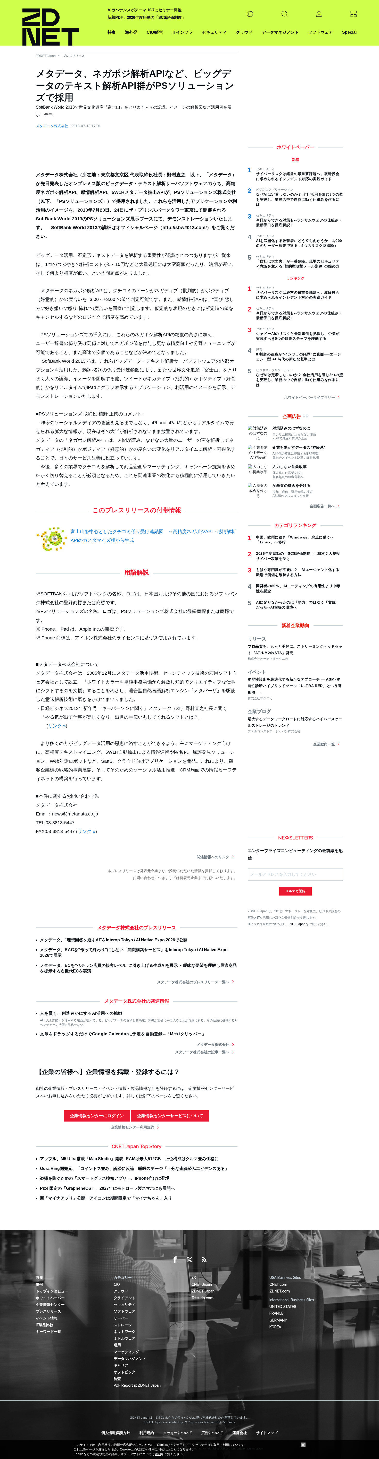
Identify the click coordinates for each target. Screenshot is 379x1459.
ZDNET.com (279, 1291)
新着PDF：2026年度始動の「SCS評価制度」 (147, 17)
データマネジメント (280, 32)
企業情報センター (50, 1304)
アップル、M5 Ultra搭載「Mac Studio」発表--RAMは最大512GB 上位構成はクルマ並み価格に (129, 1159)
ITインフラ (182, 32)
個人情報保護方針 (115, 1433)
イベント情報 (46, 1318)
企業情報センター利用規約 (132, 1127)
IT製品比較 (44, 1325)
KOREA (275, 1327)
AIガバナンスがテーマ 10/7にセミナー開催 (145, 10)
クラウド (244, 32)
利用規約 (146, 1433)
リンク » (57, 725)
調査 (117, 1379)
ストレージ (123, 1325)
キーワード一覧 (48, 1332)
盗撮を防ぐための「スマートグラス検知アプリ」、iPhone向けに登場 (104, 1178)
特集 (112, 32)
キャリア (121, 1365)
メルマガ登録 (295, 891)
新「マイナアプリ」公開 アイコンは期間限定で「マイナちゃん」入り (106, 1198)
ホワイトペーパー (50, 1298)
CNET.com (278, 1284)
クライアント (124, 1298)
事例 (39, 1284)
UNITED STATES (282, 1307)
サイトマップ (267, 1433)
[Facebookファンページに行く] (175, 1260)
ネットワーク (124, 1332)
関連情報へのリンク (213, 857)
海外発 (131, 32)
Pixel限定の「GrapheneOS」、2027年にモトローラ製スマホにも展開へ (107, 1188)
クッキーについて (177, 1433)
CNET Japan (296, 924)
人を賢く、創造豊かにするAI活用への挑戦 (81, 1013)
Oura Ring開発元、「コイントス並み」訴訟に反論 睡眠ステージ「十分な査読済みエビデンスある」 (134, 1168)
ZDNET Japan (46, 56)
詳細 (158, 1454)
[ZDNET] (61, 23)
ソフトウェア (320, 32)
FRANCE (276, 1313)
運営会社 (239, 1433)
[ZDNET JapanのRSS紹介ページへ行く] (204, 1260)
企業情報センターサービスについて (170, 1116)
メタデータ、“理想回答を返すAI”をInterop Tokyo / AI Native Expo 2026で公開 (113, 940)
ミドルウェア (124, 1338)
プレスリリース (74, 56)
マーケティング (126, 1352)
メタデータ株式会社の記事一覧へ (202, 1052)
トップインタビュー (52, 1291)
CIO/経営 (155, 32)
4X (194, 1277)
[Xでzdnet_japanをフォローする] (189, 1260)
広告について (212, 1433)
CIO (117, 1284)
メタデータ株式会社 (52, 126)
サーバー (121, 1318)
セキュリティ (214, 32)
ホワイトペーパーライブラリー (309, 397)
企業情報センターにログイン (97, 1116)
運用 (117, 1345)
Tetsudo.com (202, 1298)
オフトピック (124, 1372)
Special (349, 32)
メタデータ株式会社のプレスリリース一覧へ (193, 982)
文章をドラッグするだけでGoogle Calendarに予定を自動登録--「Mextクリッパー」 (123, 1034)
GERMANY (278, 1320)
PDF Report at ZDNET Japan (137, 1385)
